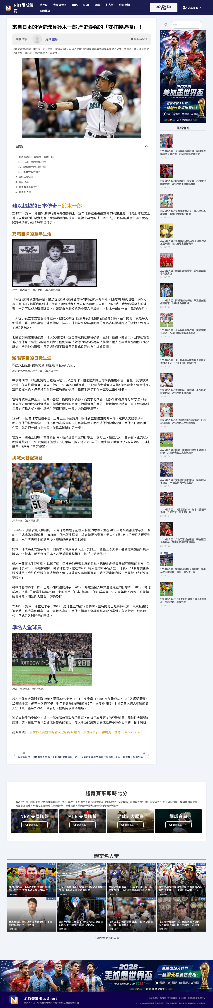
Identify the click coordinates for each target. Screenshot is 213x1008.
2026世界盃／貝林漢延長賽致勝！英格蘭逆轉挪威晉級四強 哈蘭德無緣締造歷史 (183, 152)
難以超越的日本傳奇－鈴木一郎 (36, 157)
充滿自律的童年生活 (34, 162)
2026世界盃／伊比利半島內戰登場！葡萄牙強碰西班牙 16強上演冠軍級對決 (183, 361)
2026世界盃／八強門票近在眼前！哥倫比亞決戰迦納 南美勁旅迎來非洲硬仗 (183, 541)
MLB (86, 5)
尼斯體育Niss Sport (40, 998)
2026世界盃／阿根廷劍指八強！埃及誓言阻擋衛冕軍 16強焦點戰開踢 (183, 302)
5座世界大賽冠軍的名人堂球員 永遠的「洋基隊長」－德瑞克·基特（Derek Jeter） (86, 732)
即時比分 (45, 11)
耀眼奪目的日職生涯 (34, 167)
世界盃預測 (59, 5)
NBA (75, 5)
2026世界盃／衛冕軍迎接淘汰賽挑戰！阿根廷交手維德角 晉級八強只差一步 (183, 570)
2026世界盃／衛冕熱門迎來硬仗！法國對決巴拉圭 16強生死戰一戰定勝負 (183, 481)
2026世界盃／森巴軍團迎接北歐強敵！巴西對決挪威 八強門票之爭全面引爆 (183, 421)
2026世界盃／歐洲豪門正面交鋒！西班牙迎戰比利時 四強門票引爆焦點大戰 (183, 182)
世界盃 (44, 5)
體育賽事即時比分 (29, 187)
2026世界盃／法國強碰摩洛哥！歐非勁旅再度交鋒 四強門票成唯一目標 (183, 212)
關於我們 (160, 1003)
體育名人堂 (25, 192)
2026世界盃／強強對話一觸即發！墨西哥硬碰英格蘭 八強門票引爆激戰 (183, 391)
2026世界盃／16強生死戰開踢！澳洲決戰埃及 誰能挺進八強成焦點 (183, 600)
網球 (97, 5)
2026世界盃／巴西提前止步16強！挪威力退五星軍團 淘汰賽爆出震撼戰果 (183, 242)
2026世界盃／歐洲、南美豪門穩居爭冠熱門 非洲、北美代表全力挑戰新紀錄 (184, 451)
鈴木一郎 (72, 205)
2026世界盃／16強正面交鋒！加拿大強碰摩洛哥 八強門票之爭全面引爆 (183, 511)
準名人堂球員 (26, 177)
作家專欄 (124, 5)
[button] (46, 11)
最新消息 (24, 182)
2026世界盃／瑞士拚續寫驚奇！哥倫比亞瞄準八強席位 (183, 272)
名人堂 (110, 5)
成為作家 (192, 8)
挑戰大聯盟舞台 (32, 172)
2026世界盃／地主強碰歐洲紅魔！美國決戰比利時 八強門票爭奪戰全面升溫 (183, 332)
